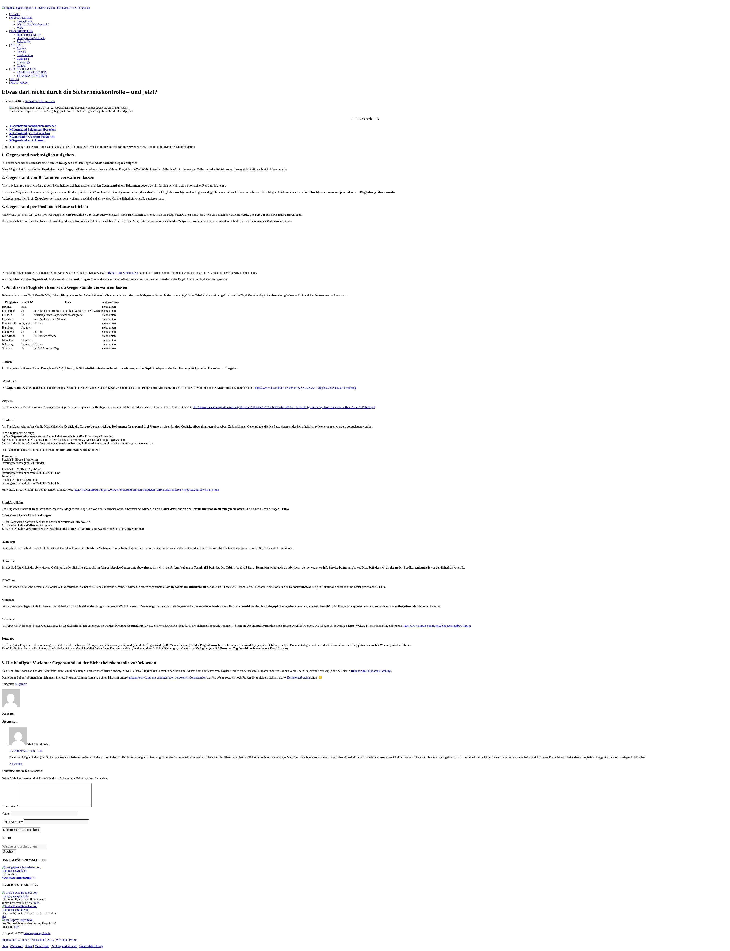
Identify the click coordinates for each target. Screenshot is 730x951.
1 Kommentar (46, 101)
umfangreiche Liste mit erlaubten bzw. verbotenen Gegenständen (167, 677)
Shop (5, 946)
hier (36, 902)
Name (6, 813)
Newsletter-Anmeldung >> (18, 877)
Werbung (61, 939)
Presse (73, 939)
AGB (50, 939)
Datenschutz (37, 939)
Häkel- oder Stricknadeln (123, 272)
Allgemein (21, 684)
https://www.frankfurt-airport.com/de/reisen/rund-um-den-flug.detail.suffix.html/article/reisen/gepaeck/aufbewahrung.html (146, 489)
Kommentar (10, 806)
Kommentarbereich (298, 677)
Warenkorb (16, 946)
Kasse (29, 946)
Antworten (15, 763)
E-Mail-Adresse (12, 821)
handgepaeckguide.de (37, 933)
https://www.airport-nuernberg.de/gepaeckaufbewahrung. (437, 625)
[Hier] (30, 870)
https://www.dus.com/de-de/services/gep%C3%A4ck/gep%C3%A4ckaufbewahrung (305, 387)
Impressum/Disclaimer (15, 939)
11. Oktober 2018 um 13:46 (25, 750)
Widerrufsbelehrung (91, 946)
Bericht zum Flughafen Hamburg (371, 670)
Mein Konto (42, 946)
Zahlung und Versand (64, 946)
